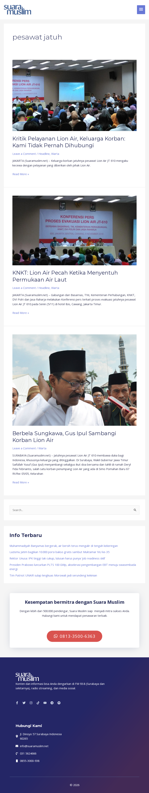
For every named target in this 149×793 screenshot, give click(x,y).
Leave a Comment (24, 154)
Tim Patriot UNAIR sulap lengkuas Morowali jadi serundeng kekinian (53, 575)
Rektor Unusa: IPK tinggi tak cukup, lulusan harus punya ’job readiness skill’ (57, 558)
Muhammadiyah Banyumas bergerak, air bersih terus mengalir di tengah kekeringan (64, 546)
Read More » (20, 174)
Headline (44, 154)
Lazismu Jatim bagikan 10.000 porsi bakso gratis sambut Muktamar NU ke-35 (59, 552)
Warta (55, 154)
